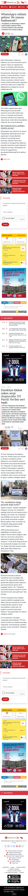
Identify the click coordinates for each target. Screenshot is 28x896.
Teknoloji (9, 11)
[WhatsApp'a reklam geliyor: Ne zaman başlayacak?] (14, 44)
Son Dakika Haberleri (15, 861)
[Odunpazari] (14, 282)
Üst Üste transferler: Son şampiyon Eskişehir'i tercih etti (17, 346)
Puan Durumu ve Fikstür (15, 858)
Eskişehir (14, 7)
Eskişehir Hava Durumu (15, 852)
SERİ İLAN (6, 867)
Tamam (14, 894)
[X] (8, 846)
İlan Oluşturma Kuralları (12, 872)
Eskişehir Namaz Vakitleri (15, 854)
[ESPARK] (14, 368)
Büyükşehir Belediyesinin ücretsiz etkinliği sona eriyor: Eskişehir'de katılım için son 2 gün (17, 341)
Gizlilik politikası (19, 891)
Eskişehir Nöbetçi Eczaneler (15, 851)
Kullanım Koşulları (14, 869)
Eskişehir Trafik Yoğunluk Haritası (15, 856)
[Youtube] (17, 846)
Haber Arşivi (15, 863)
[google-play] (14, 881)
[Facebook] (5, 846)
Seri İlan (5, 7)
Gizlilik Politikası (21, 867)
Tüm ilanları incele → (21, 235)
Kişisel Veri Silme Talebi (14, 871)
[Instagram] (11, 846)
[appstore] (14, 877)
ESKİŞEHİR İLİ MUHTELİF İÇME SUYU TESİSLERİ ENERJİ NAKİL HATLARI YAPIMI (17, 324)
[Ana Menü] (2, 2)
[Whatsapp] (22, 846)
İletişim (22, 872)
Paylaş (5, 54)
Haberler (3, 11)
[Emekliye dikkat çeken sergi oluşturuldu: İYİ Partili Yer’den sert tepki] (14, 438)
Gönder (5, 224)
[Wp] (14, 99)
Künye (12, 867)
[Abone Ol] (26, 54)
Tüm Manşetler (15, 859)
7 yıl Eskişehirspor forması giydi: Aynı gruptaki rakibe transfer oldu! (17, 329)
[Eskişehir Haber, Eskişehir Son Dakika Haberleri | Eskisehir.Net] (14, 2)
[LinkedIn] (14, 846)
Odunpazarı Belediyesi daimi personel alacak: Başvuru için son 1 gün (17, 335)
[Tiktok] (20, 846)
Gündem (22, 7)
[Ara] (25, 2)
